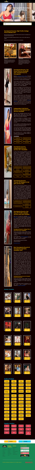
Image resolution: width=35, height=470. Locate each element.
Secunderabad (15, 451)
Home (5, 23)
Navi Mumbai (4, 456)
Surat (14, 448)
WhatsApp (25, 441)
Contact (4, 452)
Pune (8, 455)
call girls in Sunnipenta (24, 236)
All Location (4, 449)
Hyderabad (9, 453)
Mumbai (4, 453)
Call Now (11, 441)
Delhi (8, 448)
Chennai (9, 452)
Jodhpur (14, 452)
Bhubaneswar (15, 454)
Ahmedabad (15, 447)
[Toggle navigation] (29, 1)
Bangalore (9, 449)
